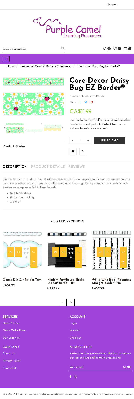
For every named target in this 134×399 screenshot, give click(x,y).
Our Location (11, 338)
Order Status (11, 323)
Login (73, 323)
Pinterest (92, 102)
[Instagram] (76, 377)
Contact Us (10, 368)
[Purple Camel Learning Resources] (67, 28)
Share (80, 102)
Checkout (75, 338)
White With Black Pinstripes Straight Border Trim (111, 281)
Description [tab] (15, 167)
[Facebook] (70, 377)
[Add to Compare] (82, 151)
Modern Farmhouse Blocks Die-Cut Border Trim (65, 281)
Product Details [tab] (48, 167)
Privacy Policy (11, 361)
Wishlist (75, 330)
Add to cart (109, 140)
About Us (9, 353)
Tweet (85, 102)
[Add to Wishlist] (73, 151)
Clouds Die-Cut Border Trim (22, 280)
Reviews (76, 167)
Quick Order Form (14, 330)
